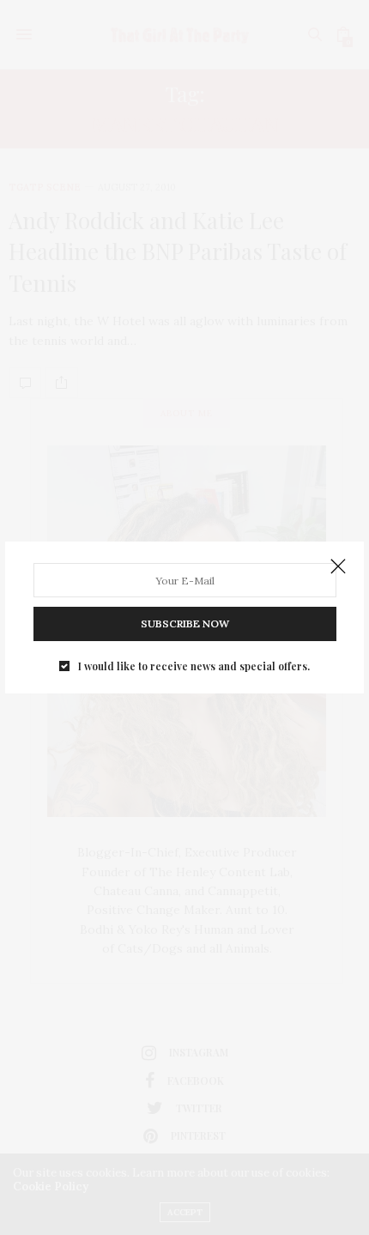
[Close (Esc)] (338, 567)
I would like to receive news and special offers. (194, 666)
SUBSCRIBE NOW (185, 623)
